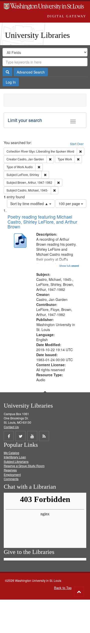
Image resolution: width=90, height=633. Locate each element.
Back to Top (63, 587)
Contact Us (11, 427)
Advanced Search (31, 72)
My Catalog (11, 453)
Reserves (10, 470)
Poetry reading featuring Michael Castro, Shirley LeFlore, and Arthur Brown (42, 221)
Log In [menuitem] (11, 82)
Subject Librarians (16, 461)
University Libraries (37, 35)
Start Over (77, 144)
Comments (11, 479)
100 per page (70, 203)
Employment (12, 474)
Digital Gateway (66, 16)
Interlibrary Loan (15, 457)
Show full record (69, 266)
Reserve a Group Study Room (24, 466)
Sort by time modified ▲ (29, 203)
